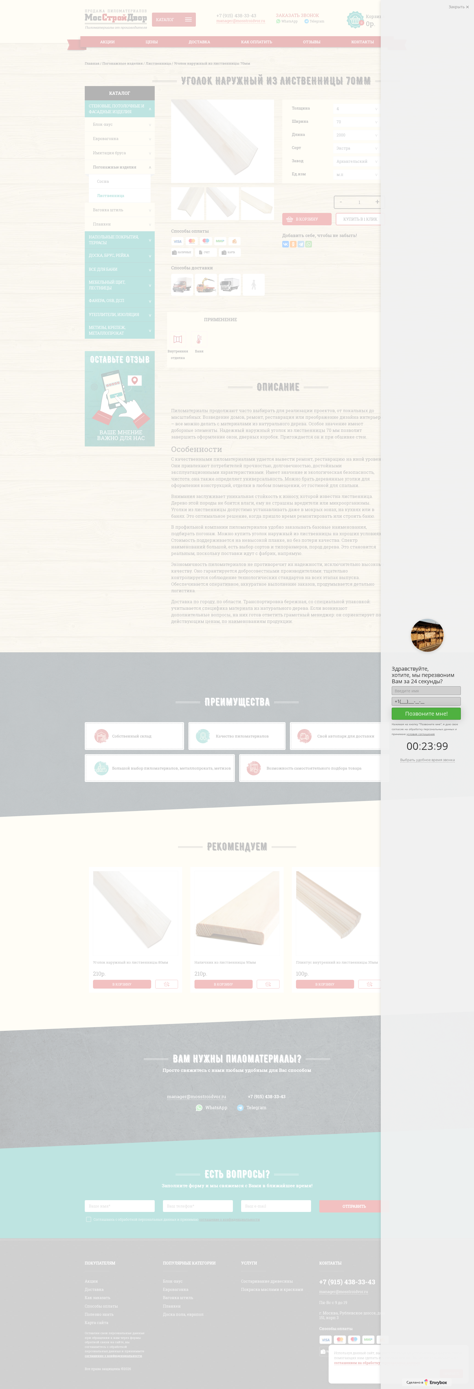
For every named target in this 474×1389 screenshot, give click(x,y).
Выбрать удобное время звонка (427, 759)
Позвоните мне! (426, 713)
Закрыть (457, 6)
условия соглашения (421, 734)
